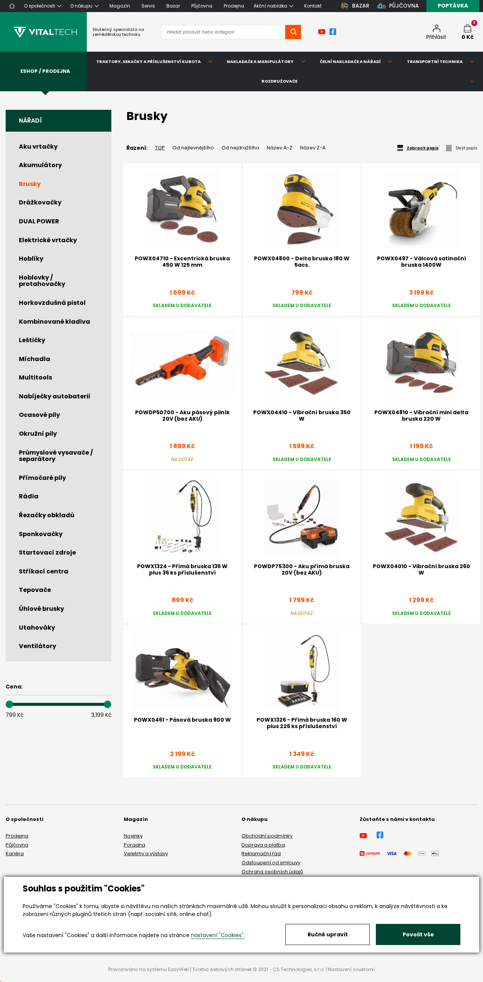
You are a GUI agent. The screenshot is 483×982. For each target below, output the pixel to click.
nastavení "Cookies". (218, 935)
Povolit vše (418, 934)
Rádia (28, 496)
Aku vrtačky (38, 146)
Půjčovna (17, 844)
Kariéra (15, 853)
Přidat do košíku (421, 625)
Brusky (30, 184)
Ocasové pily (39, 414)
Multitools (35, 377)
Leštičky (32, 340)
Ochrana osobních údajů (272, 871)
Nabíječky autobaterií (55, 396)
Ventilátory (37, 646)
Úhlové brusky (41, 608)
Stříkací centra (43, 571)
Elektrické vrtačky (48, 240)
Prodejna (17, 835)
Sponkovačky (41, 534)
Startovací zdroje (47, 552)
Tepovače (35, 590)
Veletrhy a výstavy (146, 853)
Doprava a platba (263, 844)
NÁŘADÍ (30, 120)
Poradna (134, 844)
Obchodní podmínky (267, 835)
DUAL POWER (39, 221)
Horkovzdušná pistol (52, 302)
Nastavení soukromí (351, 969)
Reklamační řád (261, 853)
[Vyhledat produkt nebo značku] (293, 32)
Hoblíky (31, 258)
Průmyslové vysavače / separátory (56, 456)
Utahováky (37, 627)
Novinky (133, 835)
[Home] (12, 5)
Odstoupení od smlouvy (271, 862)
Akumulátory (40, 165)
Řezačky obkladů (46, 515)
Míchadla (34, 359)
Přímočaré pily (42, 477)
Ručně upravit (328, 934)
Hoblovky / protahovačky (42, 281)
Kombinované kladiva (54, 321)
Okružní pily (38, 433)
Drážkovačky (40, 202)
